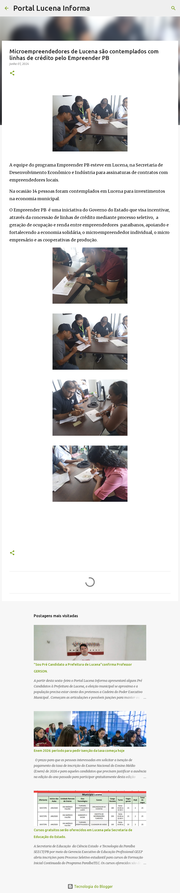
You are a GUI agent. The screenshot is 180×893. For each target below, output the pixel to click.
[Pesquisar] (96, 8)
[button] (12, 73)
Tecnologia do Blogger (93, 886)
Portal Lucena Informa (51, 8)
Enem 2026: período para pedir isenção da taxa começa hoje (79, 751)
